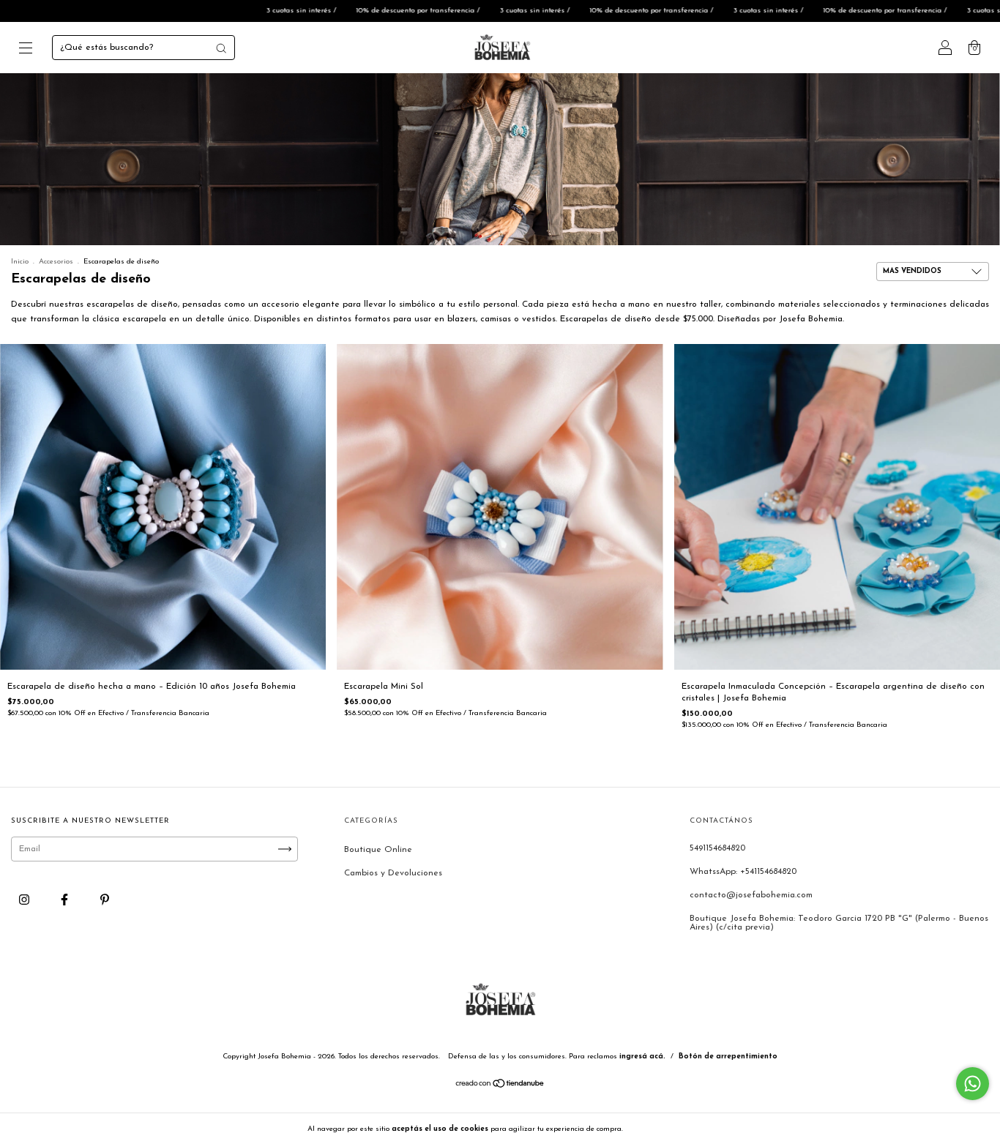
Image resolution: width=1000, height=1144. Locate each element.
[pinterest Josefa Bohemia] (105, 901)
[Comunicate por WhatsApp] (972, 1083)
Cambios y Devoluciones (393, 873)
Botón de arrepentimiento (728, 1057)
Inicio (20, 262)
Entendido (663, 1129)
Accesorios (56, 262)
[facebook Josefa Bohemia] (66, 901)
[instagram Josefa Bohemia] (25, 901)
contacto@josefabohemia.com (751, 895)
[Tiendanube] (500, 1086)
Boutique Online (378, 849)
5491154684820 (717, 848)
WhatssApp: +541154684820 (743, 871)
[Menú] (25, 50)
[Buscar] (221, 48)
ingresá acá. (642, 1057)
